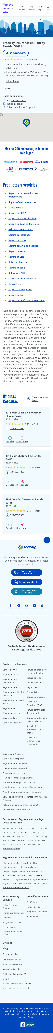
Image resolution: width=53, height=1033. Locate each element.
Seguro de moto (17, 240)
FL (42, 828)
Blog (5, 948)
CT (29, 828)
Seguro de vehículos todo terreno (26, 300)
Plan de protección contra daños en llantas (23, 787)
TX (8, 844)
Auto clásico (14, 284)
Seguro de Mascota (36, 697)
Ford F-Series (9, 875)
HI (4, 832)
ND (32, 836)
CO (25, 828)
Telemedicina (15, 207)
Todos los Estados (11, 848)
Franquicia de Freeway (13, 913)
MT (23, 836)
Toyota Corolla (24, 883)
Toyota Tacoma (40, 883)
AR (12, 828)
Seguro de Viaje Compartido (16, 768)
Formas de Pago (34, 907)
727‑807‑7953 (18, 100)
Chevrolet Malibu (29, 863)
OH (18, 840)
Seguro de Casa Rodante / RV (23, 224)
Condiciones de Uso (12, 959)
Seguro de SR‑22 (17, 213)
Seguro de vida (16, 256)
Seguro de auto (16, 251)
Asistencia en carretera (20, 229)
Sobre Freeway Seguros (10, 906)
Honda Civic (8, 879)
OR (27, 840)
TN (4, 844)
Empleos (7, 917)
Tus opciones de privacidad (16, 988)
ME (44, 832)
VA (16, 844)
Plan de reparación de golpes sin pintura (22, 792)
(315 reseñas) (33, 510)
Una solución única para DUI (16, 809)
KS (22, 832)
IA (7, 832)
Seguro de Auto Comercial (15, 763)
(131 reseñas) (30, 59)
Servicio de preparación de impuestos (34, 729)
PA (31, 840)
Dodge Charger (10, 871)
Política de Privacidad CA (14, 974)
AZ (16, 828)
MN (8, 836)
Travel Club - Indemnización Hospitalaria (34, 741)
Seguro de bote (16, 295)
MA (34, 832)
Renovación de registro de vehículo (19, 782)
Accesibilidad (33, 916)
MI (4, 836)
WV (33, 844)
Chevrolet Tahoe (10, 867)
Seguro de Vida (34, 678)
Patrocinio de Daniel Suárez (12, 933)
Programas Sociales (12, 922)
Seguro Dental (33, 687)
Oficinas (7, 942)
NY (13, 840)
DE (38, 828)
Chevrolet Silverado (29, 867)
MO (13, 836)
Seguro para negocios (20, 289)
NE (37, 836)
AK (4, 828)
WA (25, 844)
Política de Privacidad (13, 964)
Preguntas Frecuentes (37, 911)
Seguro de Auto (10, 669)
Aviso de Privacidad (12, 969)
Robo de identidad (18, 262)
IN (18, 832)
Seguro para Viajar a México (23, 245)
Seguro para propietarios (15, 758)
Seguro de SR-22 (10, 708)
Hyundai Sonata (40, 879)
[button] (27, 123)
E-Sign (6, 978)
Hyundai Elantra (23, 879)
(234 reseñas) (31, 424)
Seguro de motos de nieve (22, 218)
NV (9, 840)
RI (35, 840)
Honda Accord (36, 875)
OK (22, 840)
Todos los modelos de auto (16, 887)
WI (29, 844)
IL (14, 832)
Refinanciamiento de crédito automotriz (21, 805)
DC (33, 828)
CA (20, 828)
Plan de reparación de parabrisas (18, 777)
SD (43, 840)
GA (46, 828)
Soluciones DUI (16, 273)
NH (41, 836)
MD (39, 832)
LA (30, 832)
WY (38, 844)
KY (26, 832)
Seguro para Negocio (13, 754)
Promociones (9, 927)
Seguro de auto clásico (13, 713)
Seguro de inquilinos (19, 234)
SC (39, 840)
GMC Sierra (22, 875)
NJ (46, 836)
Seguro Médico (34, 682)
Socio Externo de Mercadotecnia (18, 983)
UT (12, 844)
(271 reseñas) (33, 467)
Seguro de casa (16, 267)
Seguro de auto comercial (22, 278)
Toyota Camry (9, 883)
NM (4, 840)
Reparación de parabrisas (22, 202)
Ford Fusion (36, 871)
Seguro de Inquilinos (12, 722)
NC (27, 836)
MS (18, 836)
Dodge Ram (24, 871)
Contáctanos (32, 902)
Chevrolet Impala (11, 863)
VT (21, 844)
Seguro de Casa (10, 718)
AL (8, 828)
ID (11, 832)
